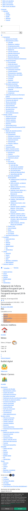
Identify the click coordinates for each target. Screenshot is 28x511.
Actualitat (7, 268)
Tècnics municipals (8, 403)
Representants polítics (9, 391)
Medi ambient (7, 472)
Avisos (5, 273)
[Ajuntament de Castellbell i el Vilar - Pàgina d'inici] (10, 28)
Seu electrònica (7, 410)
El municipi (4, 430)
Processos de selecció (9, 401)
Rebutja (7, 508)
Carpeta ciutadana (8, 423)
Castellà (8, 15)
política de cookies (15, 503)
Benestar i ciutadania (9, 470)
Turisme (5, 443)
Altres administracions (9, 414)
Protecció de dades (8, 481)
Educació (5, 463)
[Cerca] (20, 32)
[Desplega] (11, 268)
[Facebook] (13, 475)
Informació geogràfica (9, 445)
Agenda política (7, 318)
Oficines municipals (8, 418)
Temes (3, 461)
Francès (8, 20)
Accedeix (3, 335)
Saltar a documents (7, 4)
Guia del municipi (8, 434)
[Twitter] (10, 475)
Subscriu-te (4, 371)
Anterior (3, 358)
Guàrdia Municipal (8, 405)
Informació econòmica (9, 394)
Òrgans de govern (8, 392)
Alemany (8, 18)
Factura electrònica (8, 427)
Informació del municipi (10, 441)
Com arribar (6, 436)
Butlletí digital (7, 279)
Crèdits (5, 477)
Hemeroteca (6, 282)
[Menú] (1, 35)
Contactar (3, 9)
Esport (5, 464)
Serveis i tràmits (5, 416)
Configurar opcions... (6, 505)
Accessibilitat (7, 484)
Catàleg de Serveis (8, 419)
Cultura (5, 466)
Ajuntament (4, 387)
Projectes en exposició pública (11, 400)
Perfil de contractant (9, 409)
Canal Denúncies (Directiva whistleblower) (15, 486)
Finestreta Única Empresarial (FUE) (13, 428)
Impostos (6, 425)
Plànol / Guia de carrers (10, 439)
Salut (4, 468)
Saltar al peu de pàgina (8, 6)
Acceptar (20, 508)
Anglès (7, 16)
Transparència (7, 412)
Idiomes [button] (5, 11)
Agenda (5, 277)
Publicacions (6, 322)
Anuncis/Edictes (7, 407)
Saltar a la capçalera (8, 1)
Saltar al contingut (7, 3)
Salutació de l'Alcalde (9, 389)
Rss (4, 281)
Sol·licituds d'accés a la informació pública (15, 398)
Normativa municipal (9, 396)
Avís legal (6, 483)
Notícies (16, 268)
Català (7, 13)
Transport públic (8, 437)
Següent (8, 358)
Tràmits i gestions (8, 421)
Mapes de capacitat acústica (11, 432)
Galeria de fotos (7, 272)
